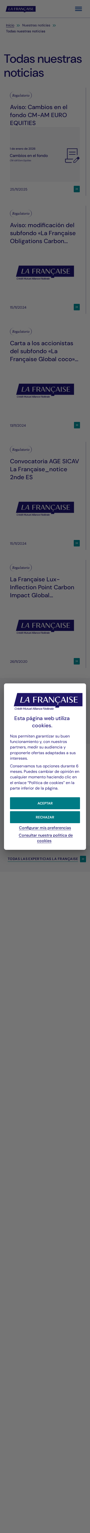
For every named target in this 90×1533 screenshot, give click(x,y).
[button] (45, 803)
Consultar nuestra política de (46, 838)
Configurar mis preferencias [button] (45, 827)
